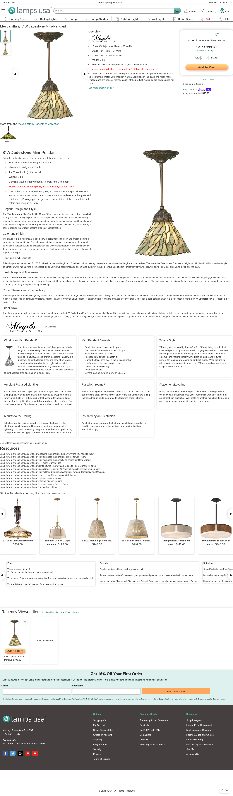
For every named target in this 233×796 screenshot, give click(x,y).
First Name (111, 397)
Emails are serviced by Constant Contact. (138, 415)
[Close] (155, 377)
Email (80, 397)
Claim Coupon (141, 403)
